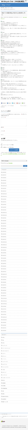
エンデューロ (4, 345)
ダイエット (4, 356)
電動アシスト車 (5, 401)
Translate (10, 163)
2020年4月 (4, 231)
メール (3, 130)
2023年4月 (4, 183)
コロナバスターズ (5, 350)
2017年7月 (4, 309)
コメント (3, 117)
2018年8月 (4, 282)
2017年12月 (4, 298)
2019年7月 (4, 255)
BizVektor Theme (14, 427)
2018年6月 (4, 287)
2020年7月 (4, 223)
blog (23, 17)
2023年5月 (4, 180)
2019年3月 (4, 266)
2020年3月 (4, 234)
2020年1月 (4, 239)
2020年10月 (4, 215)
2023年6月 (4, 177)
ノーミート (4, 358)
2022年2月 (4, 188)
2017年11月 (4, 301)
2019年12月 (4, 242)
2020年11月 (4, 212)
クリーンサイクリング (6, 348)
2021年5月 (4, 207)
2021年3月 (4, 209)
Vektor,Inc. (20, 427)
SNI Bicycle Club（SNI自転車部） (13, 1)
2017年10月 (4, 303)
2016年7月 (4, 327)
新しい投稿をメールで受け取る (7, 147)
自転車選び (4, 399)
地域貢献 (3, 383)
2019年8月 (4, 252)
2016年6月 (4, 330)
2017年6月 (4, 311)
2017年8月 (4, 306)
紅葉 (3, 391)
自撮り (3, 393)
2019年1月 (4, 271)
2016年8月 (4, 325)
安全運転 (3, 385)
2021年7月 (4, 201)
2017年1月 (4, 314)
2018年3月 (4, 290)
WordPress (8, 427)
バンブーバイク (5, 361)
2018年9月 (4, 279)
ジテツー (3, 353)
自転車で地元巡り (5, 396)
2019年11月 (4, 244)
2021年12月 (4, 193)
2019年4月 (4, 263)
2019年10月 (4, 247)
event (26, 17)
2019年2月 (4, 268)
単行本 (3, 380)
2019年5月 (4, 260)
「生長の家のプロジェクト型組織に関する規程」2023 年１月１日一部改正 (14, 417)
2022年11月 (4, 185)
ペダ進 (3, 369)
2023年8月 (4, 172)
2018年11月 (4, 274)
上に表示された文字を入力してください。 (9, 140)
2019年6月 (4, 258)
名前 (2, 127)
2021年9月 (4, 199)
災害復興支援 (4, 388)
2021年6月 (4, 204)
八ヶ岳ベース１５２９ (6, 377)
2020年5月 (4, 228)
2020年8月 (4, 220)
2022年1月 (4, 191)
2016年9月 (4, 322)
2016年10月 (4, 319)
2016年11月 (4, 317)
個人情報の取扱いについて (6, 414)
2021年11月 (4, 196)
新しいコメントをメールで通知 (7, 144)
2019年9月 (4, 250)
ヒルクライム (4, 364)
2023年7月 (4, 175)
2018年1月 (4, 295)
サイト (2, 134)
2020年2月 (4, 236)
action (3, 337)
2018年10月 (4, 276)
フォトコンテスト (5, 366)
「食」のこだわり (23, 105)
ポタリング (2, 18)
